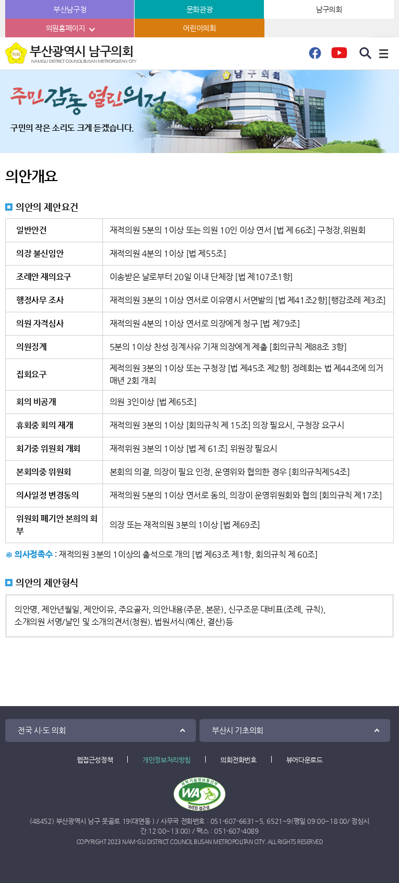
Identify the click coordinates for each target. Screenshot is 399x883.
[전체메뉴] (383, 53)
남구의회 (329, 9)
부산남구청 (70, 9)
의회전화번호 (238, 760)
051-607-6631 (232, 821)
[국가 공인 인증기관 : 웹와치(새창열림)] (199, 794)
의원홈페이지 (65, 28)
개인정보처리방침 (166, 760)
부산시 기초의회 (237, 730)
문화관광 (199, 9)
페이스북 (315, 56)
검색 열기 (366, 53)
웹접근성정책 (95, 760)
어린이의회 (199, 28)
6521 (274, 821)
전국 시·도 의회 (41, 730)
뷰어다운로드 (304, 760)
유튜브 (339, 56)
